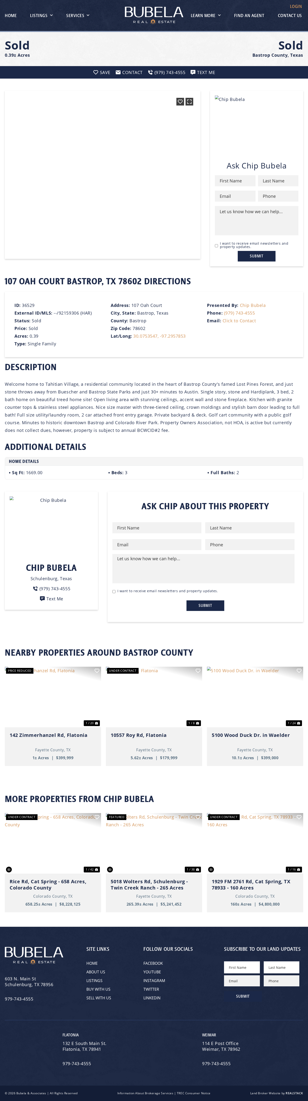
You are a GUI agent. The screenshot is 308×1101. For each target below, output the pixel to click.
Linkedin (151, 998)
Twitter (151, 989)
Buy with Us (98, 989)
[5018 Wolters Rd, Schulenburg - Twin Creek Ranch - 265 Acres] (154, 843)
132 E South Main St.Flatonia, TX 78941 (85, 1046)
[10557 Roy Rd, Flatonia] (154, 697)
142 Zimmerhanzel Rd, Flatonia (48, 735)
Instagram (154, 980)
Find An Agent (249, 15)
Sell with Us (98, 998)
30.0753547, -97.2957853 (159, 336)
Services (75, 15)
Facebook (153, 963)
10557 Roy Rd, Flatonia (139, 735)
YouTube (152, 972)
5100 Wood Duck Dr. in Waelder (251, 735)
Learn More (203, 15)
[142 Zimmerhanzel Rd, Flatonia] (53, 697)
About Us (95, 972)
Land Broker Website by (276, 1093)
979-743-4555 (19, 999)
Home (11, 15)
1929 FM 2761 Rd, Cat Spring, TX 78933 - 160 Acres (251, 884)
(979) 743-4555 (239, 313)
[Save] (180, 102)
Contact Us (290, 15)
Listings (38, 15)
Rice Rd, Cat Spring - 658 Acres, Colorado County (48, 884)
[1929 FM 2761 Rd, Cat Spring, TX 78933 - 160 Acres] (255, 843)
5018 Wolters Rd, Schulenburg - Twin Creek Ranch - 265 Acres (149, 884)
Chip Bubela (253, 305)
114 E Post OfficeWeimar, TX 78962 (222, 1046)
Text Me (54, 599)
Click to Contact (239, 320)
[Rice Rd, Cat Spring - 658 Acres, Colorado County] (53, 843)
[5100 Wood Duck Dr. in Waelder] (255, 697)
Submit (256, 256)
